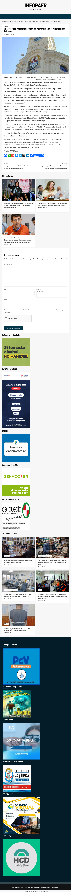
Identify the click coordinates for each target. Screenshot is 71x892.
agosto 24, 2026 (42, 566)
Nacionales (40, 556)
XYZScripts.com (44, 891)
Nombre (7, 289)
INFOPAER (35, 5)
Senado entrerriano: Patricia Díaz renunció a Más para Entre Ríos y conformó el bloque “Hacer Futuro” (52, 205)
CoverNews (45, 887)
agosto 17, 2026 (8, 244)
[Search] (67, 15)
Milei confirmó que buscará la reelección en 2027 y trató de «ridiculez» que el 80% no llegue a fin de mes (18, 205)
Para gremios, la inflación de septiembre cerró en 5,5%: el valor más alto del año (19, 166)
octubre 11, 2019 (9, 34)
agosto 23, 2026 (8, 210)
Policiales (6, 623)
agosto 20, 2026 (42, 210)
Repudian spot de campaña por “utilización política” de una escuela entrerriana (54, 166)
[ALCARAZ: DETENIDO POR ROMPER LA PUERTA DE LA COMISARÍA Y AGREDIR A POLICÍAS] (18, 615)
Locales (40, 590)
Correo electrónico (40, 290)
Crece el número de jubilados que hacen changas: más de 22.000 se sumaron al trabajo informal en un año (52, 562)
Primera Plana (48, 556)
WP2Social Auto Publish (28, 891)
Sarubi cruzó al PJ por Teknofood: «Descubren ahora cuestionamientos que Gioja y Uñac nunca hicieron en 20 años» (17, 240)
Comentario (8, 264)
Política (6, 26)
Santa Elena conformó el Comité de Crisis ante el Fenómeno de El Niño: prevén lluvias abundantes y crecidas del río (52, 596)
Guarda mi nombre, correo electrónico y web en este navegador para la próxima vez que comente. (34, 311)
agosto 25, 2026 (8, 565)
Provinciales (7, 556)
